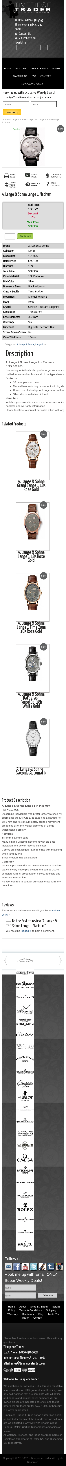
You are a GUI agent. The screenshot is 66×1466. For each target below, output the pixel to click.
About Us (20, 68)
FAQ (34, 76)
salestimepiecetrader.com (28, 1363)
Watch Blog (20, 76)
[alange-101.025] (32, 147)
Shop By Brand (39, 68)
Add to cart (25, 236)
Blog (40, 1313)
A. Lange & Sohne (17, 119)
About (22, 1306)
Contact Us (25, 33)
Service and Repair (32, 83)
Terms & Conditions (30, 1310)
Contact (45, 76)
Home (7, 68)
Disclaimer (28, 1313)
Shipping (51, 1310)
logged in (26, 930)
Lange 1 (31, 119)
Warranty (12, 1313)
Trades (56, 68)
